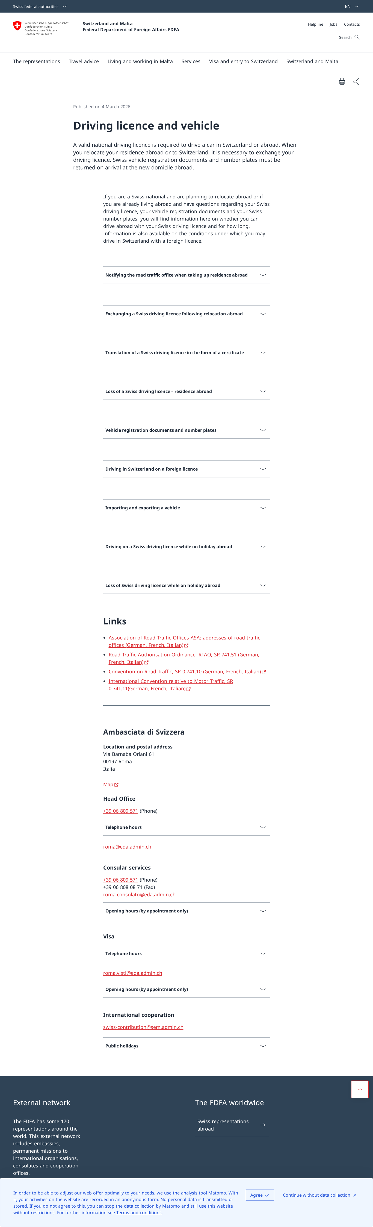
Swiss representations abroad (223, 1125)
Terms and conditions (139, 1213)
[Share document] (356, 81)
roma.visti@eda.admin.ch (132, 973)
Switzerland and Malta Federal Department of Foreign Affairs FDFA (131, 26)
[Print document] (342, 81)
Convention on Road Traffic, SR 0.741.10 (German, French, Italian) (185, 671)
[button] (36, 61)
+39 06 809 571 (120, 811)
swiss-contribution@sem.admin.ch (143, 1027)
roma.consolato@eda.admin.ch (139, 894)
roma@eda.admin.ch (127, 846)
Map (108, 784)
